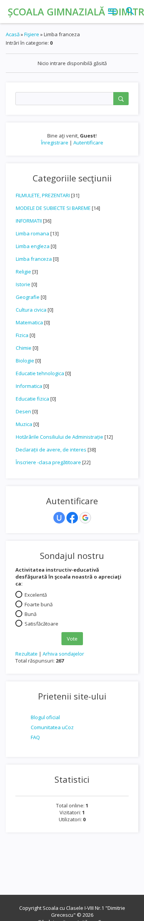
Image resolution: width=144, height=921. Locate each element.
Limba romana (32, 233)
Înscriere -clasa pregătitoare (48, 462)
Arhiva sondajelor (63, 653)
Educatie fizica (32, 398)
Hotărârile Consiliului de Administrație (59, 436)
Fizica (22, 335)
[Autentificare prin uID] (59, 517)
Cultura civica (31, 309)
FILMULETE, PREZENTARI (43, 195)
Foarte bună (39, 604)
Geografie (28, 297)
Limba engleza (33, 246)
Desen (23, 411)
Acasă (13, 34)
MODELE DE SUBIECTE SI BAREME (53, 208)
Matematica (29, 322)
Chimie (23, 347)
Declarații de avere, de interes (51, 449)
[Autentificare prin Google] (85, 517)
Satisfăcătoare (41, 623)
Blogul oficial (45, 717)
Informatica (29, 385)
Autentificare (88, 142)
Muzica (24, 424)
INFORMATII (29, 220)
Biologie (25, 360)
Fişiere (31, 34)
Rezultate (26, 653)
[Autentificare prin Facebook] (72, 517)
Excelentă (36, 594)
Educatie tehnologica (40, 373)
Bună (30, 614)
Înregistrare (54, 142)
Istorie (23, 284)
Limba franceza (34, 258)
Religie (23, 271)
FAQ (35, 737)
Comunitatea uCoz (52, 727)
